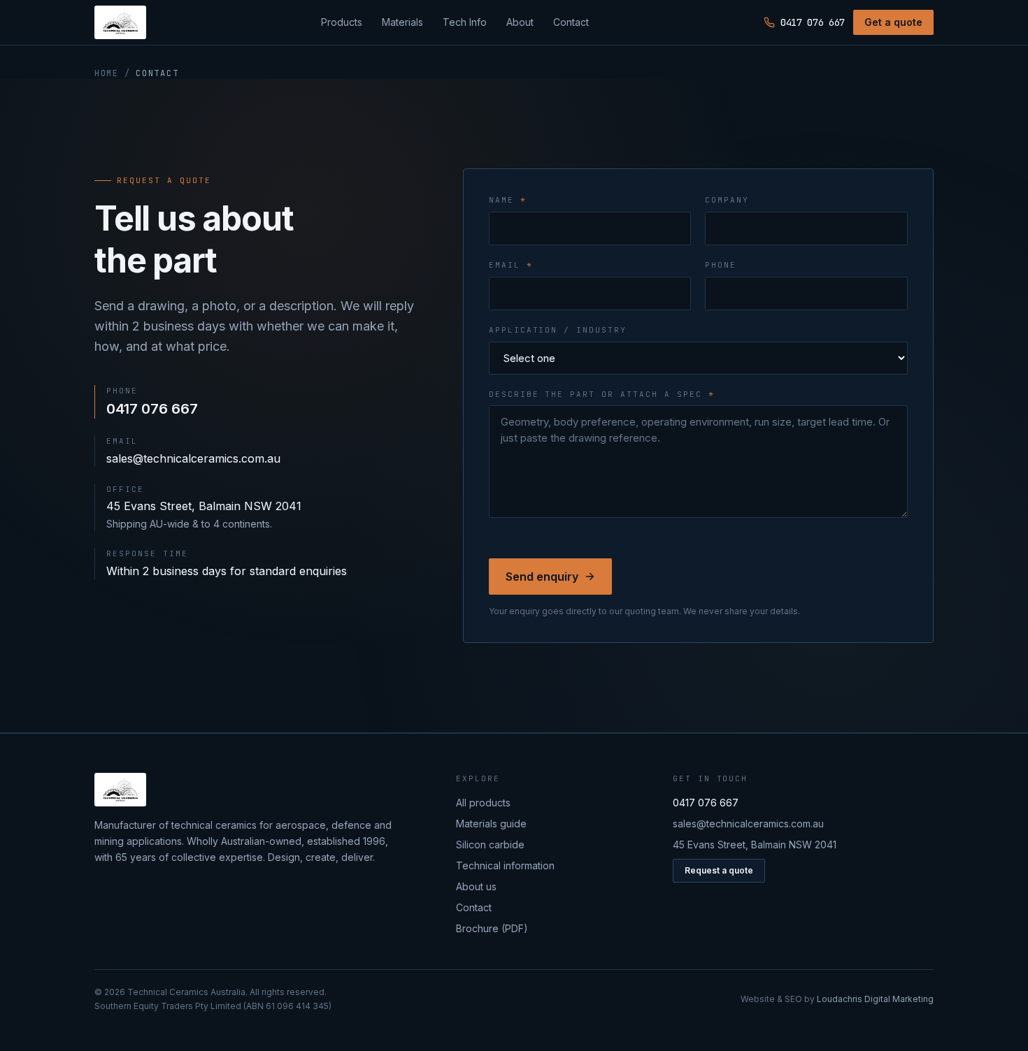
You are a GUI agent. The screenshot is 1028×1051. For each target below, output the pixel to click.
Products (341, 22)
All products (483, 803)
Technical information (505, 865)
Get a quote (893, 22)
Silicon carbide (490, 844)
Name (508, 200)
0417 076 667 (812, 22)
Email (511, 265)
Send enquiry (542, 577)
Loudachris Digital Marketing (875, 999)
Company (727, 200)
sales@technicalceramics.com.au (193, 458)
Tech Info (465, 22)
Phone (720, 265)
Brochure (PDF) (492, 928)
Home (106, 73)
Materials (402, 22)
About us (476, 886)
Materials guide (491, 823)
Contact (571, 22)
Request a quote (719, 870)
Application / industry (558, 330)
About (520, 22)
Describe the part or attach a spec (602, 394)
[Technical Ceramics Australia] (120, 22)
